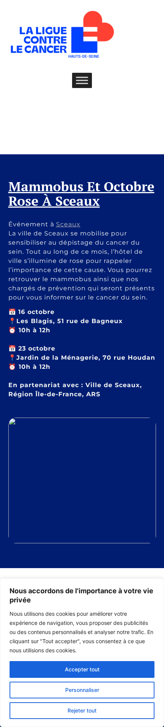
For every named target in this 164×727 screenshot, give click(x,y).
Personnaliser (82, 690)
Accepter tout (82, 669)
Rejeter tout (82, 710)
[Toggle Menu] (82, 80)
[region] (82, 652)
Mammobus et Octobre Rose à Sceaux (81, 194)
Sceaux (68, 224)
